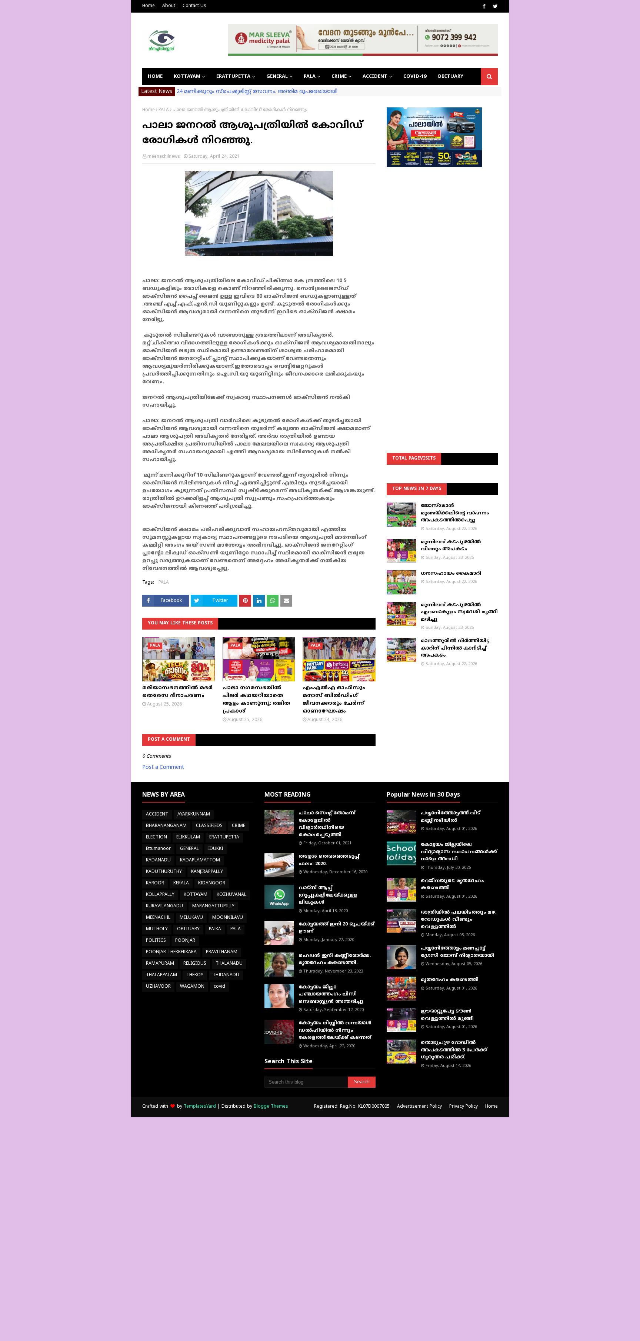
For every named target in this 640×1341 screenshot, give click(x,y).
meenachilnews (163, 157)
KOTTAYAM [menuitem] (187, 77)
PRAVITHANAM (221, 952)
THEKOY (194, 975)
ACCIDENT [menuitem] (375, 77)
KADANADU (158, 860)
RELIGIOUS (194, 964)
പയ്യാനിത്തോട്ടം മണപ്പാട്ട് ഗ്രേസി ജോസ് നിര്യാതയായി (457, 952)
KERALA (181, 883)
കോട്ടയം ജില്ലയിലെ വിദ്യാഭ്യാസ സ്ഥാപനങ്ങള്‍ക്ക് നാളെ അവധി (459, 852)
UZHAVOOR (158, 987)
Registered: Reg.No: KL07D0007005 (352, 1107)
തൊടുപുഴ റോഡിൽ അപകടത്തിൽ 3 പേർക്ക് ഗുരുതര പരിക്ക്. (454, 1050)
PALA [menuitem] (310, 77)
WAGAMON (192, 987)
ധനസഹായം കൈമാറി (451, 574)
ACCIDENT (157, 814)
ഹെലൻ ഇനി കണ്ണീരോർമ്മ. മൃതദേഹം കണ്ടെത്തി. (335, 959)
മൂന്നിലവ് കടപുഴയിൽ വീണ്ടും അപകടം (451, 546)
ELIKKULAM (188, 837)
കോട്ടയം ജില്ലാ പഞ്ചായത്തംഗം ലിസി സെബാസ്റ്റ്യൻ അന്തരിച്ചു (331, 994)
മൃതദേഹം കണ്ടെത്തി (450, 980)
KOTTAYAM (195, 895)
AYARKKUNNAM (193, 814)
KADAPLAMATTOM (200, 860)
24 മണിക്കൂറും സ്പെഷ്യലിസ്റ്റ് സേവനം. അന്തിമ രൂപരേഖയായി (257, 92)
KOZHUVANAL (231, 895)
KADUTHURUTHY (164, 872)
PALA (164, 110)
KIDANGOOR (211, 883)
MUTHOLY (157, 929)
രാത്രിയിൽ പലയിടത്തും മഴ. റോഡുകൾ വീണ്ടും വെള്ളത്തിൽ (459, 920)
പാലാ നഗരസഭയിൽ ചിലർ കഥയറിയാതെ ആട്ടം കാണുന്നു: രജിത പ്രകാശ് (256, 699)
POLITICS (156, 941)
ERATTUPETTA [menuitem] (233, 77)
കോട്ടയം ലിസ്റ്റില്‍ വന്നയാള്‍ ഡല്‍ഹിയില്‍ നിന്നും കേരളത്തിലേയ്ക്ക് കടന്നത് (335, 1030)
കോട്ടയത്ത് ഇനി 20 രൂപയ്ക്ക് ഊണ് (336, 928)
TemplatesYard (200, 1107)
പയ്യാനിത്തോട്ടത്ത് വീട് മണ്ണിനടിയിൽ (450, 817)
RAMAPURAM (160, 964)
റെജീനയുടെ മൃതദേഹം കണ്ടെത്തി (452, 884)
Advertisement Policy (419, 1107)
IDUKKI (215, 849)
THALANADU (229, 964)
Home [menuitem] (155, 77)
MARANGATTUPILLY (213, 906)
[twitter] (494, 6)
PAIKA (215, 929)
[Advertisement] (442, 291)
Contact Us (194, 6)
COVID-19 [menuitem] (414, 77)
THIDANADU (226, 975)
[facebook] (484, 6)
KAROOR (155, 883)
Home (148, 6)
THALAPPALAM (161, 975)
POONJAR (185, 941)
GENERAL (189, 849)
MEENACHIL (158, 918)
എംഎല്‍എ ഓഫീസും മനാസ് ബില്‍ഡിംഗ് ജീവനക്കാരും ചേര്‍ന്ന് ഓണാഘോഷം (334, 699)
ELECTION (156, 837)
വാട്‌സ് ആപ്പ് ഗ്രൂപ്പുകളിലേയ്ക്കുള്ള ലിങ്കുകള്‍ (328, 895)
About (168, 6)
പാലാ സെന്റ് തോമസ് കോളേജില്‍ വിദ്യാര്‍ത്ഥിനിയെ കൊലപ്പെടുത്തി (327, 824)
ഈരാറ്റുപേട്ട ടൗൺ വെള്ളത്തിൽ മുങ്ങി (447, 1015)
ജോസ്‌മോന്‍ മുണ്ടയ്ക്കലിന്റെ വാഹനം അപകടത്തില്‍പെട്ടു (455, 513)
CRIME (238, 826)
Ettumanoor (158, 849)
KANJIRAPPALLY (207, 872)
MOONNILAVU (227, 918)
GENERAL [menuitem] (277, 77)
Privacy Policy (463, 1107)
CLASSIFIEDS (209, 826)
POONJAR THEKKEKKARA (171, 952)
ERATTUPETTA (224, 837)
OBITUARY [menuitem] (450, 77)
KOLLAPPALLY (160, 895)
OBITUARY (188, 929)
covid (219, 987)
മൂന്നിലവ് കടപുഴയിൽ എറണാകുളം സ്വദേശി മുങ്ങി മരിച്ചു (459, 612)
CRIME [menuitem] (339, 77)
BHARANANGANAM (166, 826)
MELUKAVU (191, 918)
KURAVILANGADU (164, 906)
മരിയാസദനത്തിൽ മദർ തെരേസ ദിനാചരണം (177, 692)
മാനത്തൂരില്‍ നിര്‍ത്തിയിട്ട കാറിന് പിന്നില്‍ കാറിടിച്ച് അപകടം (455, 648)
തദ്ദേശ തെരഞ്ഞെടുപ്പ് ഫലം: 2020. (329, 860)
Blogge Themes (271, 1107)
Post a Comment (163, 767)
